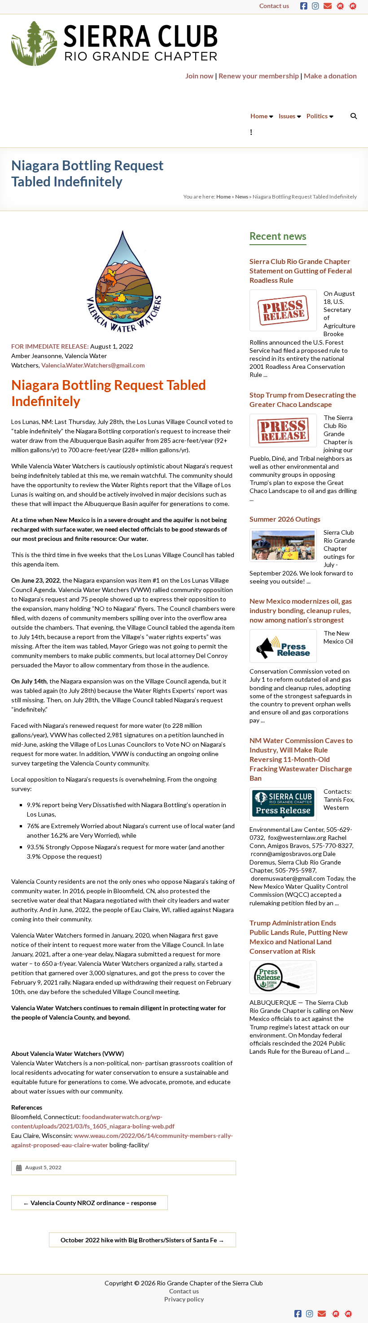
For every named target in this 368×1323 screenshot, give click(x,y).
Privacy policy (184, 1299)
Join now (199, 75)
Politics (317, 116)
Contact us (274, 5)
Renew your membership (259, 75)
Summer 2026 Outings (285, 518)
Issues (287, 116)
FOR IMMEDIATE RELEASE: (50, 346)
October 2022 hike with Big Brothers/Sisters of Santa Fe (142, 1240)
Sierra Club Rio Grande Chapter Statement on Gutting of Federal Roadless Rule (301, 270)
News (241, 196)
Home (258, 116)
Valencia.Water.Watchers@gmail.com (93, 365)
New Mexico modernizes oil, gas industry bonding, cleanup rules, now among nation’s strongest (301, 610)
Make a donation (330, 75)
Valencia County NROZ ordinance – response (89, 1202)
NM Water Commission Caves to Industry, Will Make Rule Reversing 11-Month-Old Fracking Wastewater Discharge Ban (301, 759)
